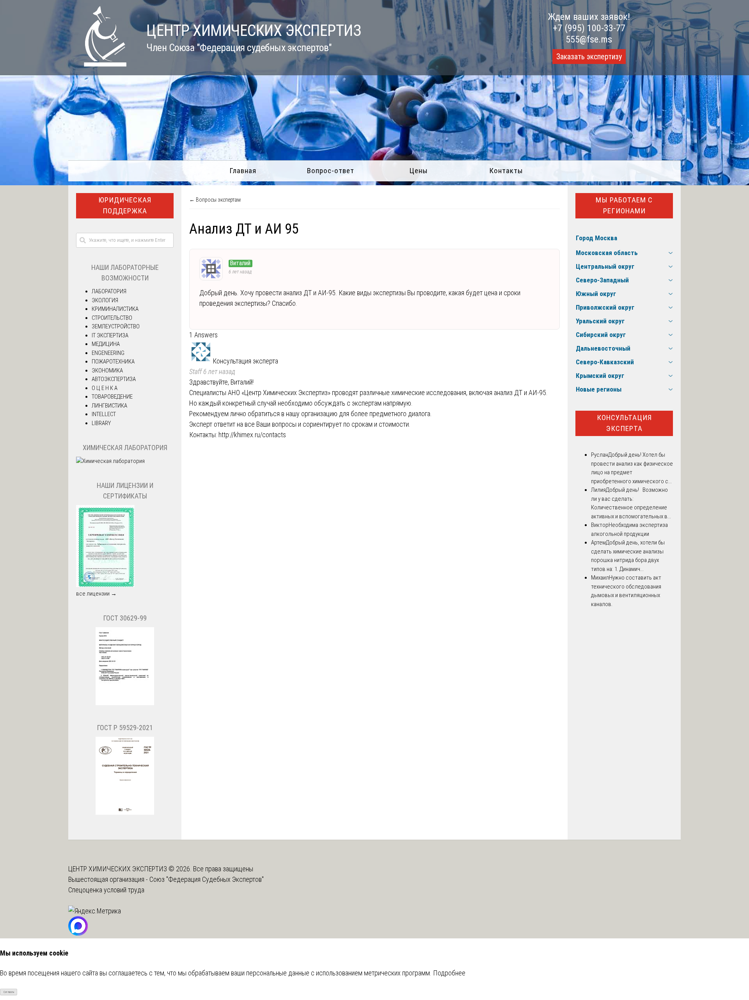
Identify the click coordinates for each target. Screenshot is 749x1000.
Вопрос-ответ (330, 170)
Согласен (9, 992)
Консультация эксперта (624, 423)
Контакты (506, 170)
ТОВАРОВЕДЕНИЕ (112, 396)
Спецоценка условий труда (106, 890)
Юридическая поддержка (124, 205)
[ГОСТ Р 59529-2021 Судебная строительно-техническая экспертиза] (125, 812)
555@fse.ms (589, 39)
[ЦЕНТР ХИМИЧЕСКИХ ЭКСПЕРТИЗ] (97, 64)
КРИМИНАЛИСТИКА (115, 308)
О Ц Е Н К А (104, 388)
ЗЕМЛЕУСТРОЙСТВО (116, 326)
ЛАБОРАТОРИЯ (109, 291)
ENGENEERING (108, 352)
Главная (242, 170)
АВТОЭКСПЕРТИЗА (114, 379)
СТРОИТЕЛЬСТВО (112, 317)
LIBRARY (101, 423)
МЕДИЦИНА (106, 344)
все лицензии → (96, 593)
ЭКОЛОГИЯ (105, 300)
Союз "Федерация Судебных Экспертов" (206, 879)
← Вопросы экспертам (215, 200)
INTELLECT (104, 414)
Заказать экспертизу (589, 56)
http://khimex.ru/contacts (252, 435)
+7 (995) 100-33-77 (589, 28)
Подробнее (449, 973)
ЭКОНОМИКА (107, 370)
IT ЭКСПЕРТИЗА (110, 335)
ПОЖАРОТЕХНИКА (113, 361)
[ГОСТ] (125, 703)
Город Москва (596, 238)
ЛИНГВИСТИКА (109, 405)
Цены (418, 170)
